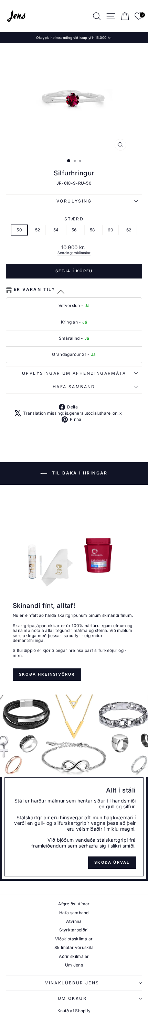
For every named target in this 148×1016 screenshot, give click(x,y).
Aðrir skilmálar (74, 956)
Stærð (74, 219)
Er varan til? (34, 289)
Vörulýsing (74, 201)
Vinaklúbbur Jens (72, 982)
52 (37, 229)
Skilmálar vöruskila (74, 947)
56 (74, 229)
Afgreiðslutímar (74, 903)
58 (92, 229)
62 (128, 229)
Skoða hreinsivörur (47, 674)
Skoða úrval (111, 862)
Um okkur (72, 998)
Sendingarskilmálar (74, 253)
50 (19, 229)
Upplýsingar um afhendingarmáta (74, 373)
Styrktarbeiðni (73, 929)
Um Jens (74, 965)
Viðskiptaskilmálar (74, 938)
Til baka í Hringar (79, 473)
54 (56, 229)
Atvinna (74, 921)
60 (110, 229)
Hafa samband (74, 386)
